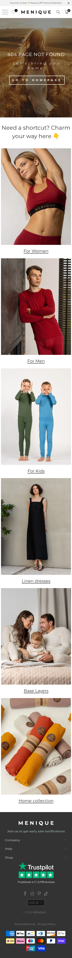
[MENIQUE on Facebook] (25, 894)
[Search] (58, 12)
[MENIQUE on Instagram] (32, 894)
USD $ (33, 903)
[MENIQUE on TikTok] (46, 894)
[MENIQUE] (36, 12)
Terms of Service (24, 924)
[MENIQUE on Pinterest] (39, 894)
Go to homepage (37, 80)
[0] (12, 12)
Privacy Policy (46, 924)
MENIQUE (39, 912)
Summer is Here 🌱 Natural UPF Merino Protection (36, 3)
